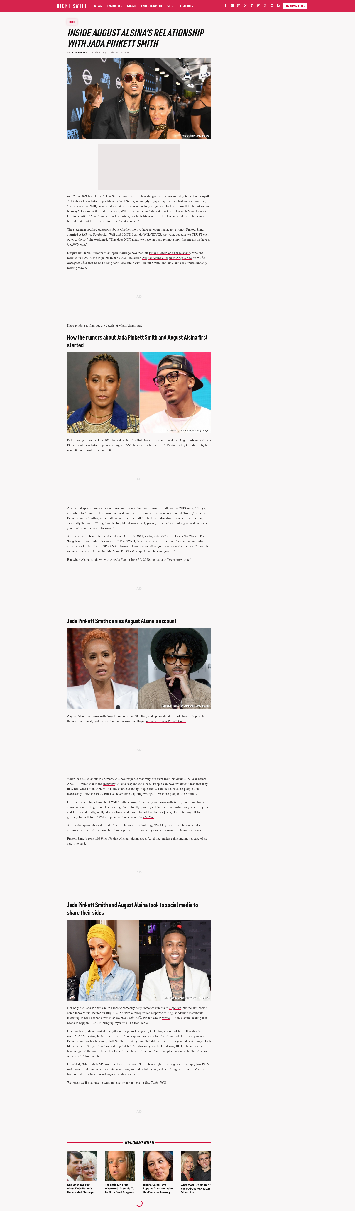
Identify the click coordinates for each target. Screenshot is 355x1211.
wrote (166, 1017)
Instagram (141, 1031)
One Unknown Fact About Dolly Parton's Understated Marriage (80, 1188)
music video (112, 513)
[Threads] (265, 6)
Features (186, 6)
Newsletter (297, 6)
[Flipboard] (259, 6)
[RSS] (278, 6)
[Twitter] (245, 6)
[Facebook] (225, 6)
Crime (171, 6)
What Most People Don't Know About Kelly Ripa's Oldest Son (196, 1188)
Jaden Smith (104, 450)
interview (118, 440)
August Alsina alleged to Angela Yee (167, 257)
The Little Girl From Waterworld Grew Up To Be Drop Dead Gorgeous (119, 1188)
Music (72, 22)
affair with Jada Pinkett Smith (166, 720)
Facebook (99, 234)
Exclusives (114, 6)
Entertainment (151, 6)
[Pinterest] (252, 6)
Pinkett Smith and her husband (169, 252)
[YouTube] (232, 6)
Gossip (131, 6)
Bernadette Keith (79, 52)
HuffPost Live (87, 216)
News (98, 6)
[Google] (272, 6)
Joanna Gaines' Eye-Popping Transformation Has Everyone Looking (158, 1188)
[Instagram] (239, 6)
